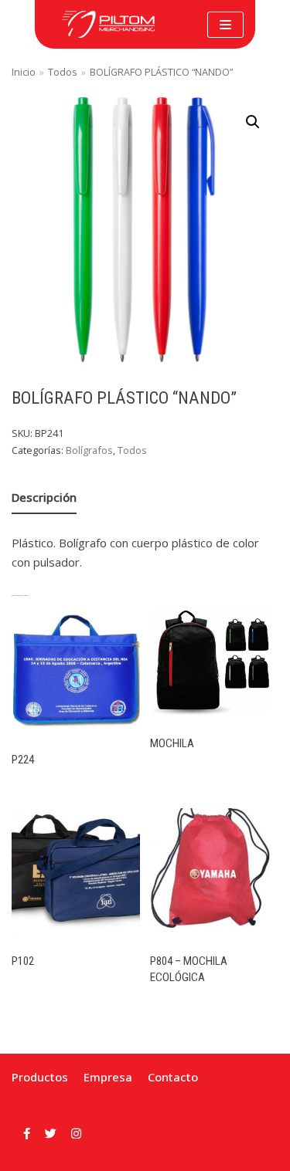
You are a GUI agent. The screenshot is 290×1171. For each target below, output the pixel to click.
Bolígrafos (89, 450)
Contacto (173, 1077)
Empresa (108, 1077)
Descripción (44, 497)
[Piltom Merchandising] (108, 24)
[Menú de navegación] (225, 25)
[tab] (44, 498)
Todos (62, 72)
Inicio (24, 72)
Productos (40, 1077)
